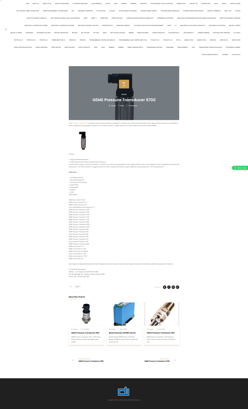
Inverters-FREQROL (123, 25)
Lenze (169, 25)
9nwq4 (113, 106)
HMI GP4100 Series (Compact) (37, 18)
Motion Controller (61, 32)
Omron (131, 32)
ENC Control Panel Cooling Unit (28, 11)
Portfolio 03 (31, 40)
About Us (36, 3)
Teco (193, 47)
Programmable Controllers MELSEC (102, 40)
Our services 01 (174, 32)
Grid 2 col (228, 11)
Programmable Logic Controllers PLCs (133, 40)
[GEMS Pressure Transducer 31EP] (161, 314)
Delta (216, 3)
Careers (133, 3)
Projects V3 (168, 40)
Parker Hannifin (203, 32)
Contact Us (193, 3)
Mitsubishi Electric (44, 32)
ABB (27, 3)
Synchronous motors (154, 47)
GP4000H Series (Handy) (149, 11)
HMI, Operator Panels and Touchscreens (65, 18)
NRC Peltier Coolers (118, 32)
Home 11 (94, 18)
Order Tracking (142, 32)
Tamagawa (170, 47)
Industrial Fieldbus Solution (88, 25)
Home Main (104, 18)
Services (213, 40)
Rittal (178, 40)
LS (176, 25)
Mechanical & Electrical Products (192, 25)
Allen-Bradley (96, 3)
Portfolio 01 (18, 40)
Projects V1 (155, 40)
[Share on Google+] (177, 287)
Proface (83, 40)
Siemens (111, 47)
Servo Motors (70, 47)
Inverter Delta (107, 25)
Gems (122, 106)
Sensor (124, 94)
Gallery (112, 11)
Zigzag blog (236, 54)
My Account (85, 32)
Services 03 (224, 40)
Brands (124, 3)
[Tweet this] (164, 287)
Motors (75, 32)
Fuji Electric (101, 11)
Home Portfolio (117, 18)
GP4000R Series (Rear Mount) (193, 11)
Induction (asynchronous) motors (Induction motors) (196, 18)
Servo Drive (236, 40)
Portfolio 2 (44, 40)
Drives (224, 3)
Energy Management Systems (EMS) (55, 11)
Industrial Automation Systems (36, 25)
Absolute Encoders (62, 3)
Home (85, 18)
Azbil (116, 3)
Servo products (84, 47)
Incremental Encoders (165, 18)
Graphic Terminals (214, 11)
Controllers (206, 3)
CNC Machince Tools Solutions (162, 3)
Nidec (105, 32)
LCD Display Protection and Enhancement (148, 25)
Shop (96, 47)
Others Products (158, 32)
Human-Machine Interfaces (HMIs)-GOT (140, 18)
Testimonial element (233, 47)
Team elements (182, 47)
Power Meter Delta (58, 40)
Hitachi (237, 11)
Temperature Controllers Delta (210, 47)
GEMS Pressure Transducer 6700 (79, 123)
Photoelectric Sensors (221, 32)
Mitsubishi (29, 32)
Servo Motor (56, 47)
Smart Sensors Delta (135, 47)
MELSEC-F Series (234, 25)
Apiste (107, 3)
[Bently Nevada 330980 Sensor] (124, 314)
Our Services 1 (189, 32)
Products (72, 40)
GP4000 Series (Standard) (128, 11)
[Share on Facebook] (169, 287)
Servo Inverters (42, 47)
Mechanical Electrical (217, 25)
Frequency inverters (85, 11)
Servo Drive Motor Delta (23, 47)
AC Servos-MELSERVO (80, 3)
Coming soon (181, 3)
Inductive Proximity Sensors (230, 18)
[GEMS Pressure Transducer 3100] (86, 314)
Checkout (143, 3)
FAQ (73, 11)
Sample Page (188, 40)
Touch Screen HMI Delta (210, 54)
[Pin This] (173, 287)
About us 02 (47, 3)
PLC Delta (237, 32)
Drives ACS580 (235, 3)
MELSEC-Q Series (16, 32)
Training (225, 54)
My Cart (96, 32)
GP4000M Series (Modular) (170, 11)
